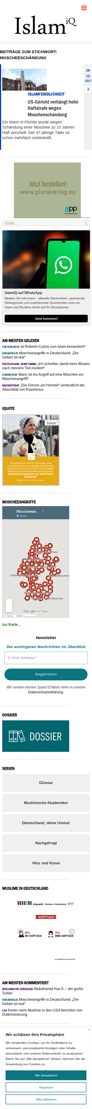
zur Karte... (11, 624)
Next (70, 930)
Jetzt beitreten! (46, 318)
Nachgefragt (46, 843)
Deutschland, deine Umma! (46, 823)
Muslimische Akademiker (46, 803)
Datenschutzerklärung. (46, 692)
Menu (84, 6)
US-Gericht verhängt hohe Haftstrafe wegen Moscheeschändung (53, 108)
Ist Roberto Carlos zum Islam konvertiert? (44, 346)
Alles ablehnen (46, 1099)
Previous (19, 930)
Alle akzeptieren (46, 1075)
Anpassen (46, 1087)
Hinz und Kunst (46, 863)
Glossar (46, 783)
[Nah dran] (89, 1029)
